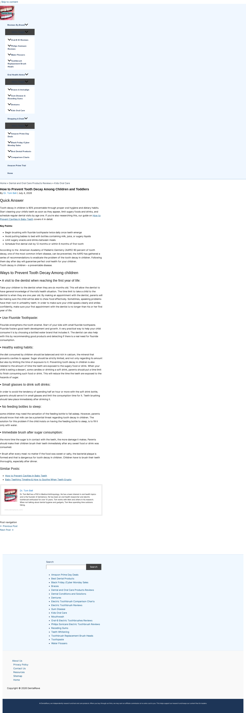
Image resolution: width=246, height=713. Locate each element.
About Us (17, 660)
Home (10, 173)
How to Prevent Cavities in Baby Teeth (26, 475)
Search (50, 562)
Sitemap (17, 676)
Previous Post (9, 526)
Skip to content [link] (9, 2)
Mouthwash (57, 616)
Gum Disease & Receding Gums (16, 97)
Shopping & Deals (15, 119)
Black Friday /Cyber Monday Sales (19, 144)
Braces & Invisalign (20, 90)
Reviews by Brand (16, 25)
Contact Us (19, 668)
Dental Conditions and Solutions (68, 593)
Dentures (15, 104)
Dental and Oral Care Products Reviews (30, 183)
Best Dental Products (21, 151)
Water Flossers (18, 55)
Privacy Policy (20, 664)
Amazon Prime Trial (16, 165)
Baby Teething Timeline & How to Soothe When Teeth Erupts (38, 479)
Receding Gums (59, 628)
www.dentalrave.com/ (13, 510)
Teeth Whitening (60, 632)
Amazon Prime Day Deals (18, 135)
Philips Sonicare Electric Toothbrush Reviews (75, 624)
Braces (55, 586)
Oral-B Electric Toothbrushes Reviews (71, 620)
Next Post (7, 529)
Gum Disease (58, 609)
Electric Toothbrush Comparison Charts (73, 601)
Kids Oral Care (18, 110)
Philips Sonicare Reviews (17, 47)
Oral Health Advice (16, 75)
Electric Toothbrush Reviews (66, 605)
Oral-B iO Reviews (19, 40)
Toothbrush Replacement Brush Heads (17, 64)
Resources (19, 672)
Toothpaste (57, 639)
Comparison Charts (20, 157)
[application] (26, 25)
